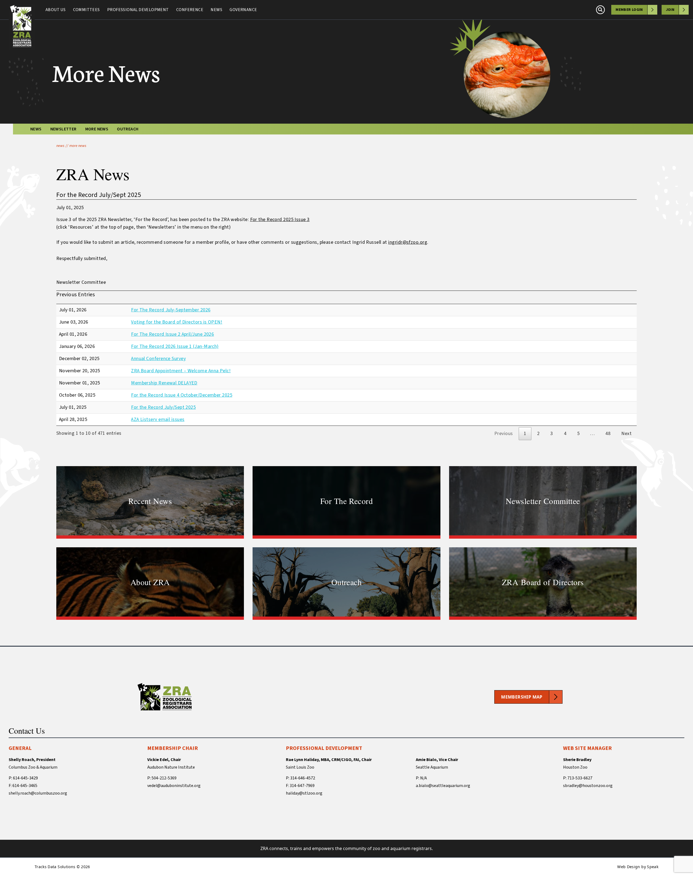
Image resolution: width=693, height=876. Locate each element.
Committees (86, 10)
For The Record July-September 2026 (170, 310)
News (216, 10)
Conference (189, 10)
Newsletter (63, 129)
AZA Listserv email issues (157, 419)
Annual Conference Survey (158, 358)
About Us (55, 10)
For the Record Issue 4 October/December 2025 (181, 395)
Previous (503, 433)
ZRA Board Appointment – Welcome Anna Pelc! (181, 370)
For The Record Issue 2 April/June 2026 (172, 334)
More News (97, 129)
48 (607, 433)
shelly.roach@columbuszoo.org (38, 793)
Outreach (127, 129)
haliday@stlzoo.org (304, 793)
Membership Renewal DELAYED (164, 383)
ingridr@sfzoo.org (407, 242)
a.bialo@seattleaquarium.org (443, 786)
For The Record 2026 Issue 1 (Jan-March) (175, 346)
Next (626, 433)
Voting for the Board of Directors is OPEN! (176, 322)
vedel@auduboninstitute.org (174, 786)
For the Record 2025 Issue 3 (280, 219)
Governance (243, 10)
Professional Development (138, 10)
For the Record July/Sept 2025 (163, 407)
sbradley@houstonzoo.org (588, 786)
